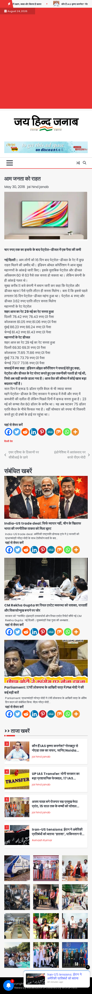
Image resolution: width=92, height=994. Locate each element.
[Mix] (58, 432)
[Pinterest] (42, 432)
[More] (75, 432)
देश (11, 441)
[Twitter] (17, 432)
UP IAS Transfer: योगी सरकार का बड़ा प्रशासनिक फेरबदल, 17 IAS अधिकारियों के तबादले (56, 778)
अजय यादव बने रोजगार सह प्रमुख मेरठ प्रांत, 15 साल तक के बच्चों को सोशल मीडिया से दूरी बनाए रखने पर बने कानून (55, 806)
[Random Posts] (78, 163)
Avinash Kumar (42, 840)
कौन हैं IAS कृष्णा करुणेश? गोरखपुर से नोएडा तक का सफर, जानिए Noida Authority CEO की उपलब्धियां (55, 750)
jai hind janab (38, 186)
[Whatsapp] (67, 432)
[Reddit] (25, 432)
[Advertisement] (46, 63)
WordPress (69, 988)
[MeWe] (50, 432)
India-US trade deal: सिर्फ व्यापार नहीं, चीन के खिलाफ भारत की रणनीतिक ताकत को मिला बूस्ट (42, 526)
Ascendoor (34, 988)
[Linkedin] (33, 432)
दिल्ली (6, 441)
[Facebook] (8, 432)
